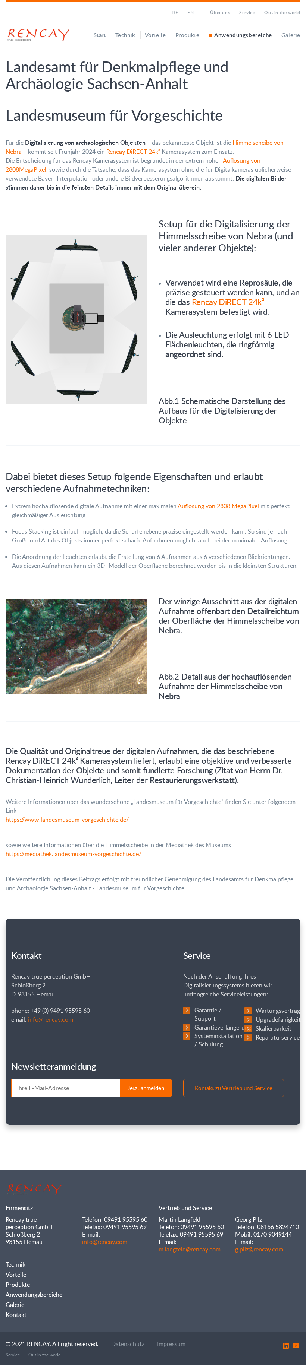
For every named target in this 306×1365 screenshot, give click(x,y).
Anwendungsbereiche (243, 35)
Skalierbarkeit (273, 1028)
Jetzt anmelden (146, 1088)
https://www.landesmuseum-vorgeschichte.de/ (67, 819)
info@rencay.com (50, 1019)
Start (100, 35)
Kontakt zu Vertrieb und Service (233, 1088)
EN (190, 12)
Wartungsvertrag (278, 1010)
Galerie (290, 35)
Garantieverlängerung (222, 1027)
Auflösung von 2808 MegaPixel (218, 506)
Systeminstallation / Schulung (218, 1040)
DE (175, 12)
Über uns (220, 12)
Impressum (171, 1344)
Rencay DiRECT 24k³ (133, 151)
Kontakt (16, 1315)
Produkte (187, 35)
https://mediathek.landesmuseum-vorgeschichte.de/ (73, 854)
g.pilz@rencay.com (259, 1249)
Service (247, 12)
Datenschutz (127, 1344)
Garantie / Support (207, 1014)
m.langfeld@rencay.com (190, 1249)
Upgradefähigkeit (278, 1019)
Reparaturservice (278, 1037)
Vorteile (155, 35)
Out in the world (282, 12)
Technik (125, 35)
